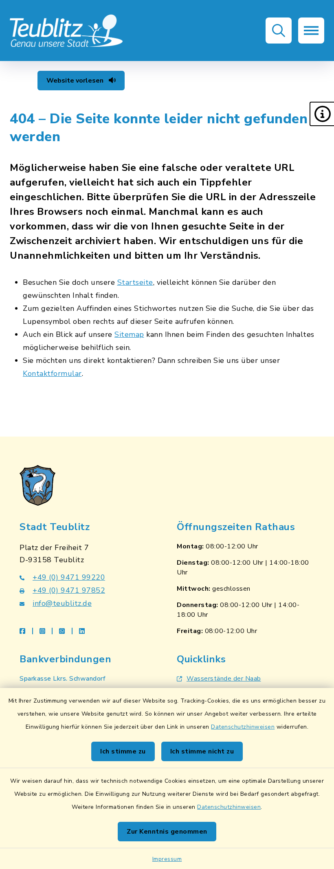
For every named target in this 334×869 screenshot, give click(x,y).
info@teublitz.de (62, 603)
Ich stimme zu (123, 751)
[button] (322, 114)
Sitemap (129, 334)
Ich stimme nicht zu (202, 751)
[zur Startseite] (67, 30)
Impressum (167, 859)
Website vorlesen (75, 80)
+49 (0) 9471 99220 (69, 577)
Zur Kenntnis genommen (167, 831)
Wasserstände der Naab (224, 678)
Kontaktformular (52, 373)
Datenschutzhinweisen (243, 727)
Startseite (135, 282)
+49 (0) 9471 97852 (69, 590)
